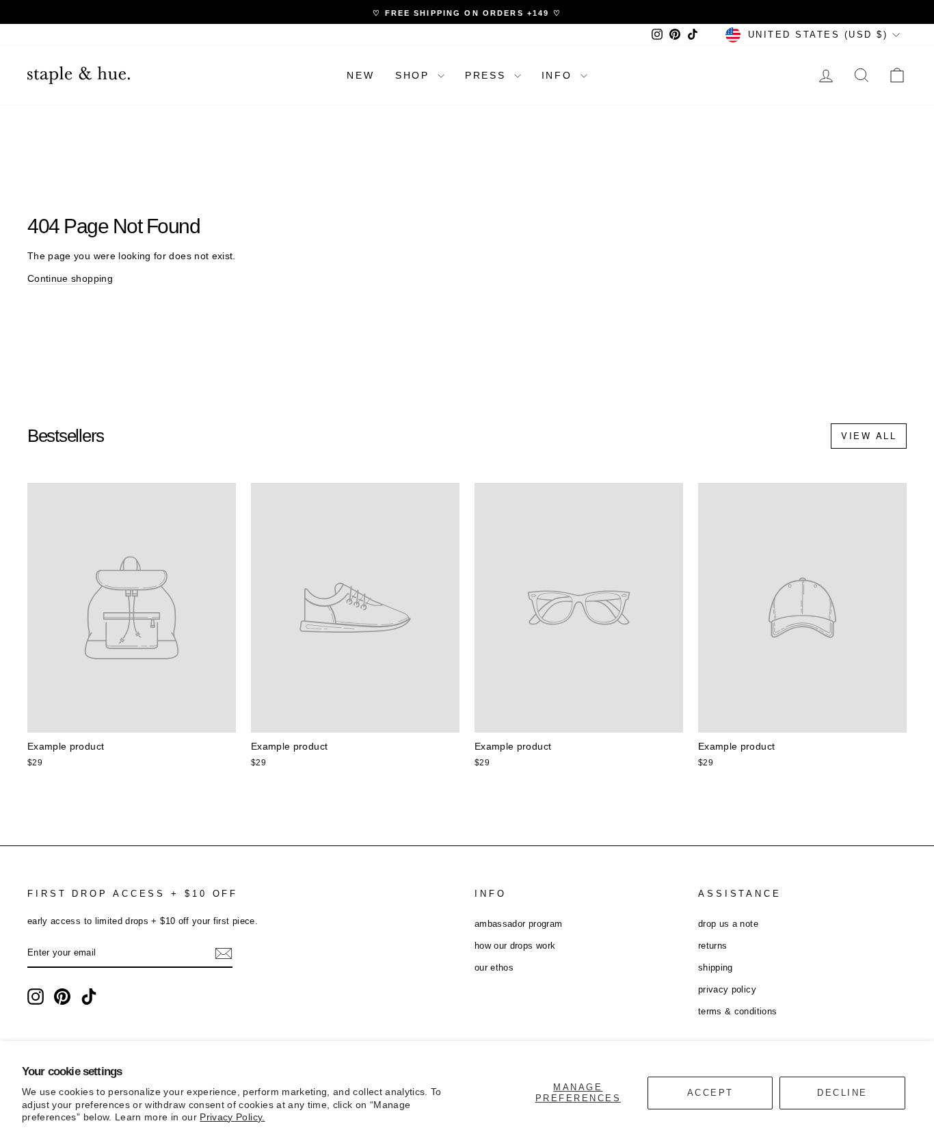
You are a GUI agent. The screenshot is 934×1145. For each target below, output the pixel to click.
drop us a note (728, 924)
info (559, 75)
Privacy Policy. (232, 1116)
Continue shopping (70, 278)
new (360, 75)
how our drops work (515, 945)
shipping (715, 967)
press (488, 75)
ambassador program (518, 924)
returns (712, 945)
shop (414, 75)
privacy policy (727, 989)
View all (868, 435)
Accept (710, 1093)
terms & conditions (737, 1011)
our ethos (494, 967)
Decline (842, 1093)
